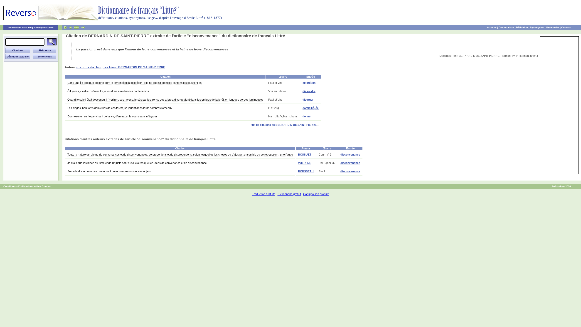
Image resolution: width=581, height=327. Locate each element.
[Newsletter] (76, 27)
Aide (36, 186)
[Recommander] (83, 27)
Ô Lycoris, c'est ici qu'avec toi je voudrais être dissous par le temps (108, 91)
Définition (522, 27)
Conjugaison (506, 27)
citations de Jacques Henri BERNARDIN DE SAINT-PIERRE (120, 67)
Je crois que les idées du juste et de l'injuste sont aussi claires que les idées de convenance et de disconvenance (137, 163)
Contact (566, 27)
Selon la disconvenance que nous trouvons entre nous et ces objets (109, 171)
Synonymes (537, 27)
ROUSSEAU (306, 171)
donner (307, 116)
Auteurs (492, 27)
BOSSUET (304, 154)
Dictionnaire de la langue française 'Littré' (31, 27)
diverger (308, 99)
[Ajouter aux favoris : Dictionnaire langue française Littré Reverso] (70, 27)
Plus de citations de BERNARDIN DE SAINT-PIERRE (283, 124)
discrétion (309, 82)
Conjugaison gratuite (316, 194)
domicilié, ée (311, 108)
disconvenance (350, 154)
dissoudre (309, 91)
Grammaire (552, 27)
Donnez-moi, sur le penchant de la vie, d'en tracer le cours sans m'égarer (112, 116)
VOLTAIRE (304, 163)
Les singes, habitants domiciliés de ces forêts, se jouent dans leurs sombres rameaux (119, 108)
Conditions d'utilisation (17, 186)
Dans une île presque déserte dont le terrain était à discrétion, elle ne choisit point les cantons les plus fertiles (134, 82)
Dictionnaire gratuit (289, 194)
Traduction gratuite (263, 194)
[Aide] (65, 27)
